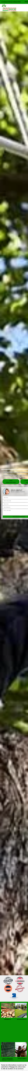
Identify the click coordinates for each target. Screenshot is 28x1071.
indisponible (6, 2)
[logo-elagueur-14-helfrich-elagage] (9, 7)
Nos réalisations (11, 481)
